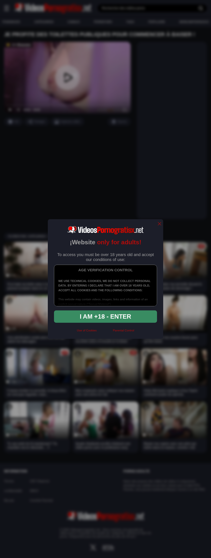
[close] (159, 224)
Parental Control (123, 330)
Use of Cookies (87, 330)
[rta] (105, 332)
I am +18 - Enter (105, 316)
